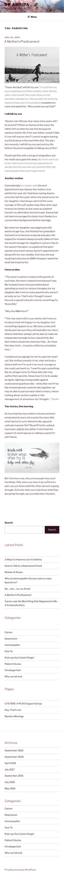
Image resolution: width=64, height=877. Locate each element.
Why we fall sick (13, 676)
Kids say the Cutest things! (19, 657)
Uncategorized (13, 670)
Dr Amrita (17, 4)
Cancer (9, 632)
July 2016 (10, 782)
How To (9, 651)
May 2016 (10, 788)
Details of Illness (14, 572)
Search (9, 522)
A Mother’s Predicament (21, 41)
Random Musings (14, 716)
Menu (34, 16)
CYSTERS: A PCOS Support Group (23, 703)
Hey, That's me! (13, 710)
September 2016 (14, 775)
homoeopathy (12, 645)
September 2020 (14, 756)
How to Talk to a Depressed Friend (23, 565)
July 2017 (10, 769)
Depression (11, 638)
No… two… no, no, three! (17, 588)
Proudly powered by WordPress (20, 869)
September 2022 (14, 750)
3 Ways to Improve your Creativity (23, 559)
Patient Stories (13, 664)
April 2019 (10, 763)
